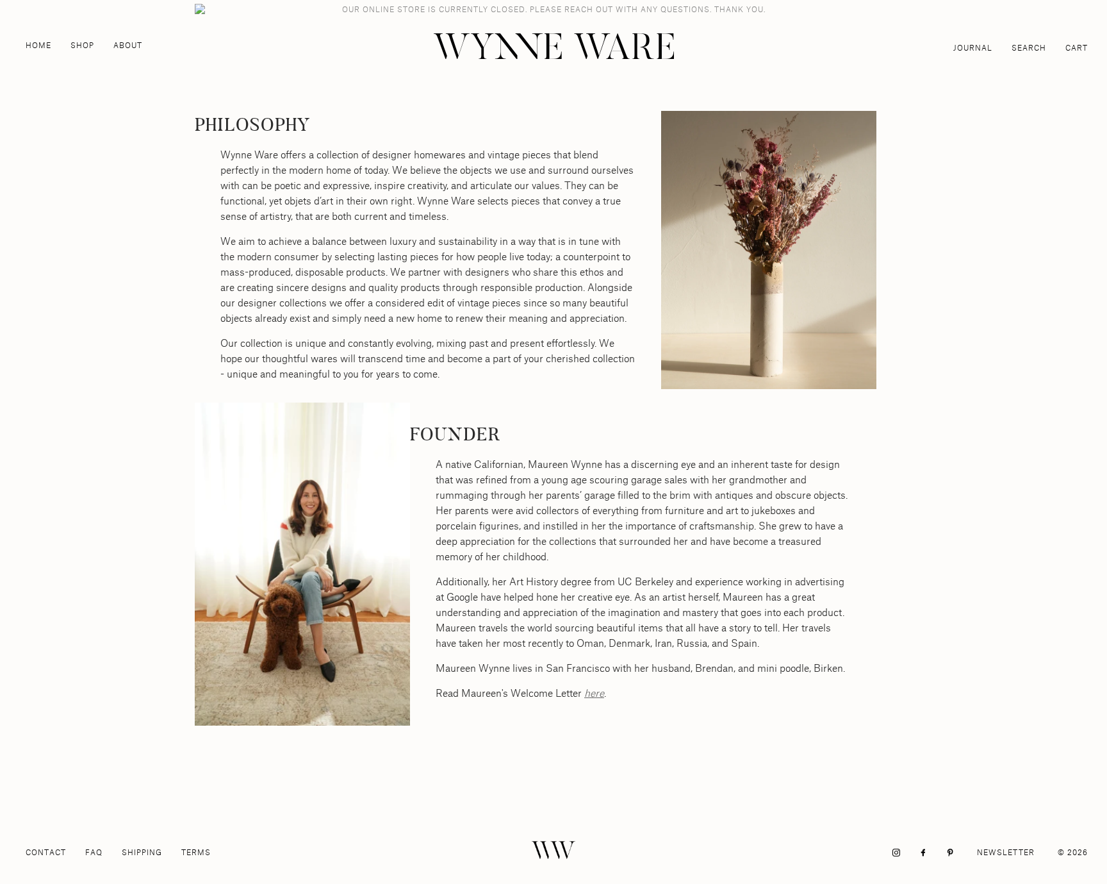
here (594, 693)
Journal (972, 48)
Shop (82, 45)
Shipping (142, 852)
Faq (93, 852)
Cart (1076, 48)
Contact (46, 852)
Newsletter (1006, 852)
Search (1029, 48)
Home (38, 45)
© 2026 (1073, 852)
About (127, 45)
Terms (196, 852)
